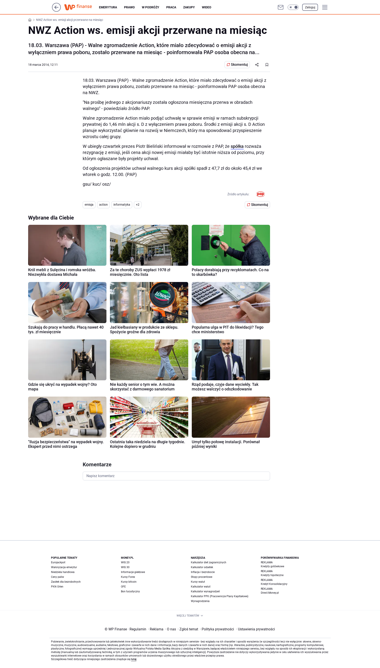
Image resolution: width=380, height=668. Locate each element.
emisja (89, 204)
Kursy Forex (128, 576)
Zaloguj (310, 7)
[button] (293, 7)
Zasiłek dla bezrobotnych (66, 581)
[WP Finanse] (81, 7)
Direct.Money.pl (270, 592)
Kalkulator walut (200, 586)
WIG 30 (125, 567)
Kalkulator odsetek (202, 567)
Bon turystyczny (130, 591)
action (103, 204)
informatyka (121, 204)
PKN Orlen (57, 586)
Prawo (129, 7)
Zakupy (189, 7)
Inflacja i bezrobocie (203, 572)
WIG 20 (125, 562)
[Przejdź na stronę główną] (56, 10)
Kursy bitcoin (129, 581)
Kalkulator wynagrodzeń (205, 591)
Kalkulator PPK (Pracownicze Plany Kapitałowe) (219, 596)
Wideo (206, 7)
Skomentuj (239, 64)
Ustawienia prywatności (255, 629)
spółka (237, 146)
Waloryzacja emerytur (64, 567)
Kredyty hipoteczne (272, 575)
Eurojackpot (58, 562)
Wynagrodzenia (200, 601)
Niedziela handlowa (63, 572)
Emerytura (108, 7)
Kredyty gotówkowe (272, 566)
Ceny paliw (57, 576)
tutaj (133, 659)
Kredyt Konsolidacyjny (274, 584)
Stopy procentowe (201, 576)
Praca (171, 7)
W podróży (150, 7)
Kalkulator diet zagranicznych (208, 562)
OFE (123, 586)
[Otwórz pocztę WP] (280, 7)
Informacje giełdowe (133, 572)
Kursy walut (198, 581)
